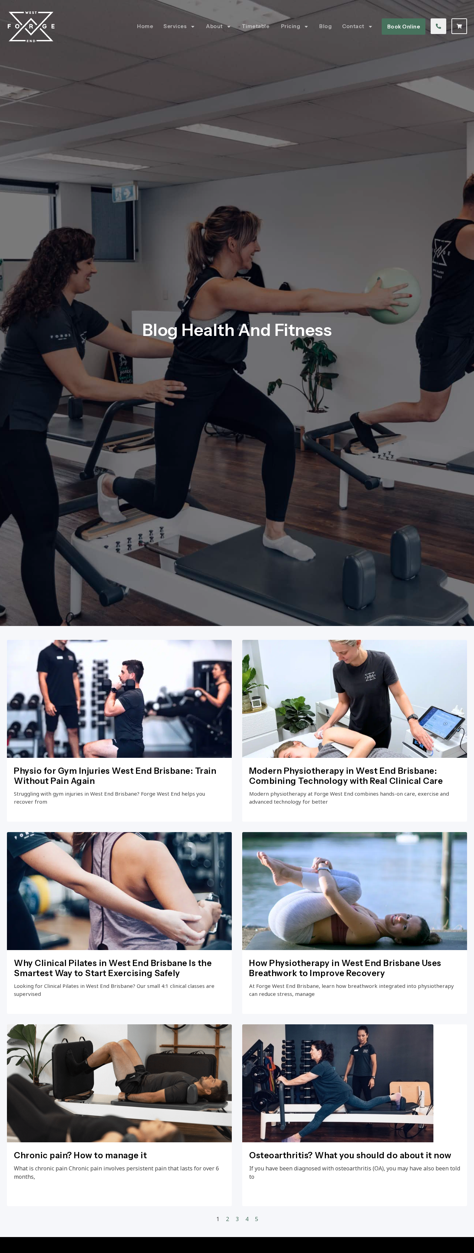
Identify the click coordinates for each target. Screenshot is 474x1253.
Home (145, 26)
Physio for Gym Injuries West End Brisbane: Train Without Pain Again (115, 776)
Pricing (291, 26)
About (214, 26)
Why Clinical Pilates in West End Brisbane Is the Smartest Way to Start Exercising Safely (113, 968)
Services (175, 26)
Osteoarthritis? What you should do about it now (350, 1155)
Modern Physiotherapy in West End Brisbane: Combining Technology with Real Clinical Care (346, 776)
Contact (353, 26)
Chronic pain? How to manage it (80, 1155)
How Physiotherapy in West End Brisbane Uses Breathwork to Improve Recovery (345, 968)
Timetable (256, 26)
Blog (325, 26)
